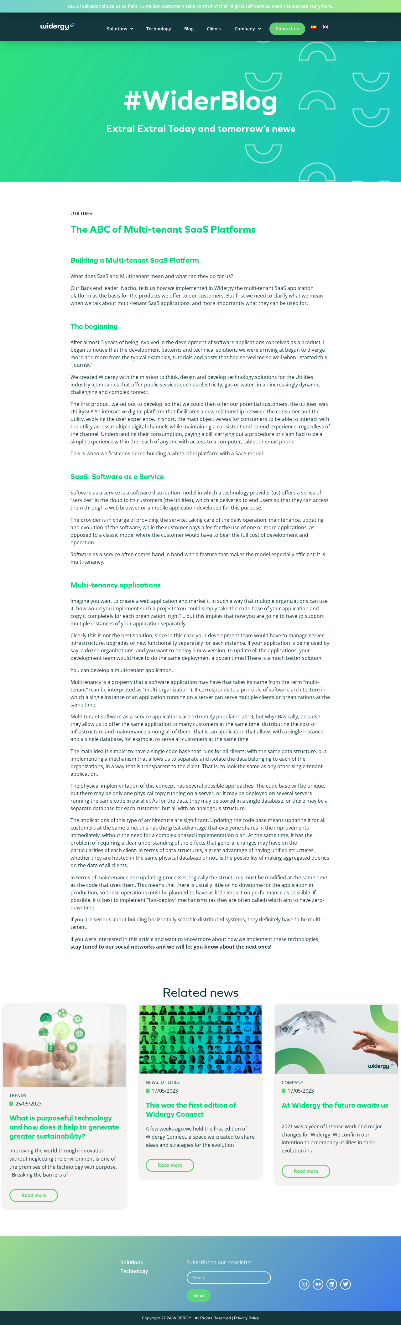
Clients (214, 29)
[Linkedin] (331, 1284)
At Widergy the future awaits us (335, 1105)
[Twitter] (345, 1284)
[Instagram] (304, 1284)
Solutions (117, 29)
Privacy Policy (246, 1318)
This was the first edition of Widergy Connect (191, 1110)
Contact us (287, 29)
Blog (189, 29)
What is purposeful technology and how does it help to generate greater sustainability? (64, 1127)
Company (245, 29)
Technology (158, 29)
